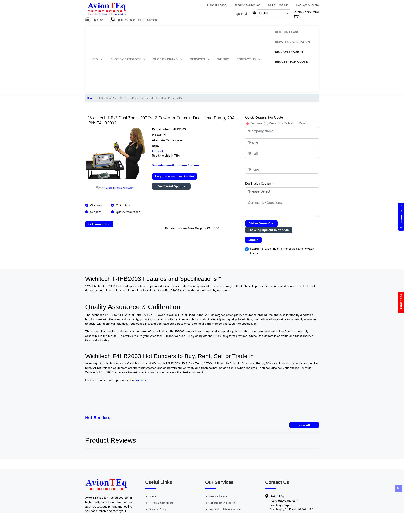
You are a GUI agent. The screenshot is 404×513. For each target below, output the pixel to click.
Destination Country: (259, 183)
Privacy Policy (157, 509)
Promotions (401, 302)
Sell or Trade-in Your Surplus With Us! (192, 228)
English (264, 13)
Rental (273, 123)
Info (94, 59)
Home (90, 98)
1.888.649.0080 (125, 19)
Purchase (256, 123)
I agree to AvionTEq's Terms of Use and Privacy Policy (282, 251)
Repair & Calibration (247, 5)
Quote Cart (306, 11)
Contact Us (246, 59)
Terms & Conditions (161, 502)
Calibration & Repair (221, 502)
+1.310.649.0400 (148, 19)
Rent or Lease (216, 5)
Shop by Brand (165, 59)
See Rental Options (171, 186)
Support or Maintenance (224, 509)
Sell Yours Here (99, 224)
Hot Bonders (97, 417)
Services (197, 59)
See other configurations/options (176, 165)
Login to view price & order (174, 176)
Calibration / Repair (295, 123)
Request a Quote (307, 5)
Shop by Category (125, 59)
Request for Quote (291, 61)
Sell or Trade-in (278, 5)
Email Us (98, 19)
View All (304, 425)
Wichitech (142, 380)
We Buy (223, 59)
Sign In (239, 14)
